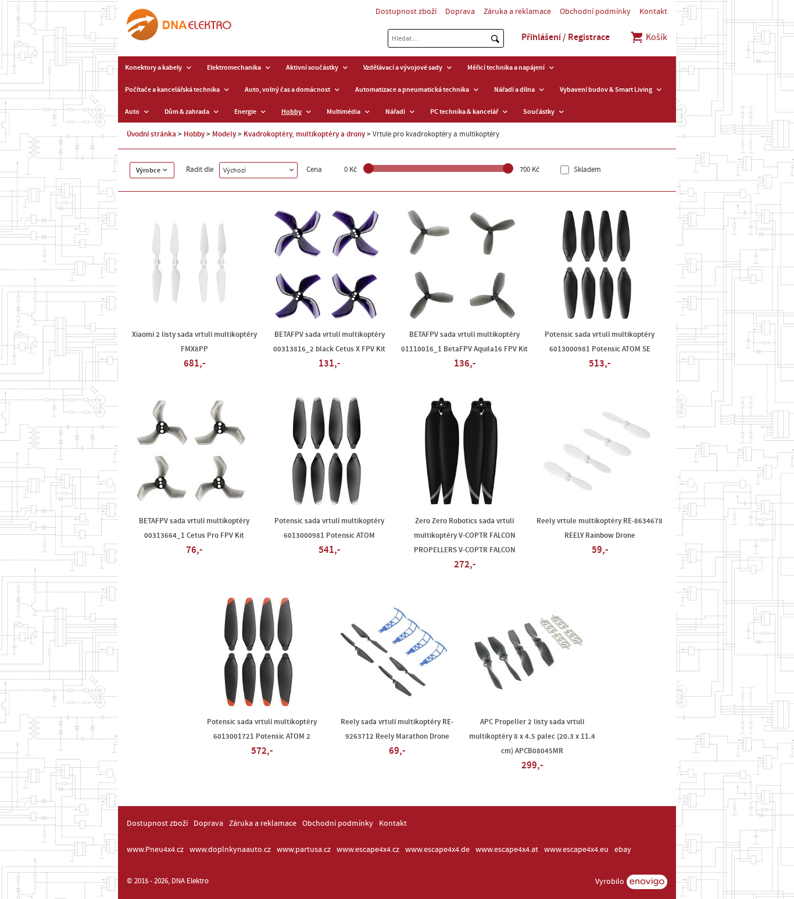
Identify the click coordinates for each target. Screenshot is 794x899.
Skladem (586, 170)
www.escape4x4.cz (368, 849)
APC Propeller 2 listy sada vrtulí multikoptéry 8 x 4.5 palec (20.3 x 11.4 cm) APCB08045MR (532, 736)
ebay (622, 849)
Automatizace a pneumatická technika (412, 89)
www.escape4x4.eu (576, 849)
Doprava (460, 11)
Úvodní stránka (151, 134)
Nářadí (395, 111)
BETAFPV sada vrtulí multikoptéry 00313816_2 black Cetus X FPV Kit (329, 341)
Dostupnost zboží (406, 11)
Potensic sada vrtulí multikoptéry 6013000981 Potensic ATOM (329, 528)
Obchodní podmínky (595, 11)
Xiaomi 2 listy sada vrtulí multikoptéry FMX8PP (194, 341)
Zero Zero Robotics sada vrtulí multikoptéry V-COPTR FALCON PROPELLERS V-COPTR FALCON (464, 535)
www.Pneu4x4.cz (155, 849)
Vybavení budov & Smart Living (606, 89)
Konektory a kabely (153, 67)
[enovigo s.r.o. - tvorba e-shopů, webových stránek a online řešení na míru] (647, 882)
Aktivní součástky (312, 67)
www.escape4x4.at (506, 849)
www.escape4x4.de (437, 849)
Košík (655, 37)
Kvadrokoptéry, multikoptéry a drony (304, 134)
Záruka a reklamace (517, 11)
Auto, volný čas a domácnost (287, 89)
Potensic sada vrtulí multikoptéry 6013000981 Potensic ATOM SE (599, 341)
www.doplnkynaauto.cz (230, 849)
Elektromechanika (234, 67)
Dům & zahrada (186, 111)
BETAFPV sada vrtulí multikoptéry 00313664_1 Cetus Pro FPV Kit (194, 528)
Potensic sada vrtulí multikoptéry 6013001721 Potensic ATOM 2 (262, 729)
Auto (132, 111)
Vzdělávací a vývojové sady (402, 67)
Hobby (291, 111)
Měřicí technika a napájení (506, 67)
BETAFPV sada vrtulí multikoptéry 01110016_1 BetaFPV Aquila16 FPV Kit (464, 341)
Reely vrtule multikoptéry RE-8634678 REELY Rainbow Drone (600, 528)
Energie (245, 111)
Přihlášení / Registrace (565, 37)
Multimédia (343, 111)
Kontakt (653, 11)
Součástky (539, 111)
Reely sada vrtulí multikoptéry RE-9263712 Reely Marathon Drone (397, 729)
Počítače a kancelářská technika (172, 89)
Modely (224, 134)
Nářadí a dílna (514, 89)
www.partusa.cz (304, 849)
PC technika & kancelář (464, 111)
